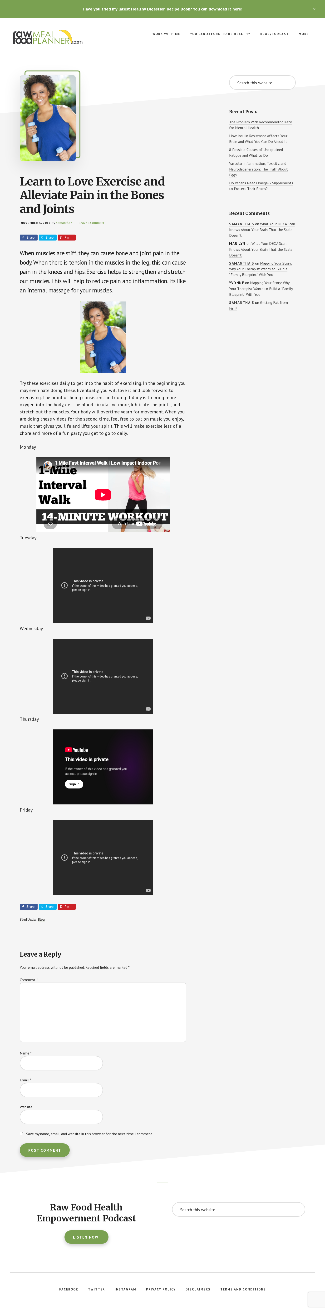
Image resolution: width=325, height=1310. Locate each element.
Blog (41, 919)
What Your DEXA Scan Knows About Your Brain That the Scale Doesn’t (262, 229)
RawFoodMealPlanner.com (47, 37)
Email (25, 1080)
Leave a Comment (91, 223)
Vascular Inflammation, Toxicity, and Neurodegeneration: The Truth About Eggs (258, 169)
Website (26, 1106)
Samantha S (241, 224)
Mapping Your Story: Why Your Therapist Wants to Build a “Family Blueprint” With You (260, 269)
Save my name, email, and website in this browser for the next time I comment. (89, 1133)
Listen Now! (86, 1237)
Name (26, 1053)
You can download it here (217, 9)
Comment (29, 979)
